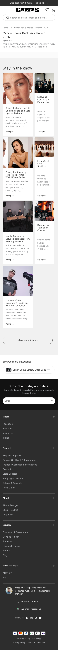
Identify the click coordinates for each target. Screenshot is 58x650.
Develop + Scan (11, 536)
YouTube (7, 428)
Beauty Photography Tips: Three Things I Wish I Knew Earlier (16, 175)
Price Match (9, 487)
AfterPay (7, 573)
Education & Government (15, 532)
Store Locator (10, 473)
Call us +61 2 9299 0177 (31, 601)
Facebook (8, 423)
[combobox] (29, 17)
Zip (4, 577)
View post (10, 131)
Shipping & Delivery (13, 478)
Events (6, 550)
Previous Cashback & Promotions (20, 464)
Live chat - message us (31, 609)
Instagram (8, 433)
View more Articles (27, 340)
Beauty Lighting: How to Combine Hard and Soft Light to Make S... (18, 110)
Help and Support (12, 455)
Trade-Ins (7, 541)
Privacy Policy (19, 642)
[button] (27, 10)
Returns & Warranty (12, 483)
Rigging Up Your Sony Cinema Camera (43, 229)
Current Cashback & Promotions (19, 460)
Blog (5, 555)
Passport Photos (11, 546)
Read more (42, 47)
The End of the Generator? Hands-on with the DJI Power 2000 (17, 304)
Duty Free (8, 514)
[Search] (8, 17)
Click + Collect (10, 510)
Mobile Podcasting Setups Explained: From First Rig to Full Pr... (18, 239)
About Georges (10, 505)
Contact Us (8, 469)
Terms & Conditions (36, 642)
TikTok (6, 437)
